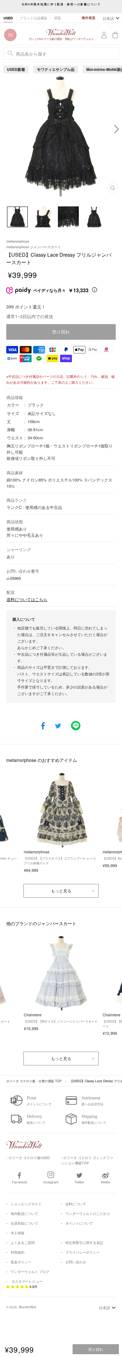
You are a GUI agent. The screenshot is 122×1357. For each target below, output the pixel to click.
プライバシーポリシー (82, 1252)
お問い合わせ (75, 1261)
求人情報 (17, 1232)
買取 (57, 17)
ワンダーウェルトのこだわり (87, 1213)
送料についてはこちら (27, 599)
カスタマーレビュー (27, 1281)
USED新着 (16, 69)
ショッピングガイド (26, 1203)
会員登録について (24, 1223)
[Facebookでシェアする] (43, 726)
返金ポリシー (21, 1261)
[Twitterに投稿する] (58, 726)
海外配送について (24, 1213)
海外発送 (88, 17)
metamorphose (17, 241)
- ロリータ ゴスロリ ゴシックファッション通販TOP (87, 1160)
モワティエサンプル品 (55, 69)
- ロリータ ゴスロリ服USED (28, 1157)
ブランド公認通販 (33, 17)
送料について (75, 1203)
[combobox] (61, 53)
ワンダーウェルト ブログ (30, 1271)
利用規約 (17, 1252)
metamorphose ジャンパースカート (33, 246)
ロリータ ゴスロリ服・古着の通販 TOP (34, 1081)
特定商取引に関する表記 (84, 1242)
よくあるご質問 (23, 1242)
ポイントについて (79, 1223)
